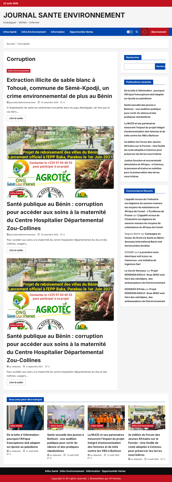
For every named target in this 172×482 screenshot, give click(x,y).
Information (58, 31)
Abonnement (158, 31)
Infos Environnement (34, 31)
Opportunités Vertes (81, 31)
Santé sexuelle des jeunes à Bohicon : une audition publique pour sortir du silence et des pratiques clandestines (65, 442)
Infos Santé (9, 31)
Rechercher (132, 57)
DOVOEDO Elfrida (135, 289)
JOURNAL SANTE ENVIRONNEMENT (64, 15)
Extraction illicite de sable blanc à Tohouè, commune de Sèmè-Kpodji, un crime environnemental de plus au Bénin (59, 88)
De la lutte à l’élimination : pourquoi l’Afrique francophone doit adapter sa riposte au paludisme (144, 94)
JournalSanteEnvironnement (22, 102)
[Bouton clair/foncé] (129, 32)
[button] (137, 32)
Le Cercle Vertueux (135, 270)
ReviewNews (97, 478)
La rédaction (15, 366)
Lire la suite (17, 118)
